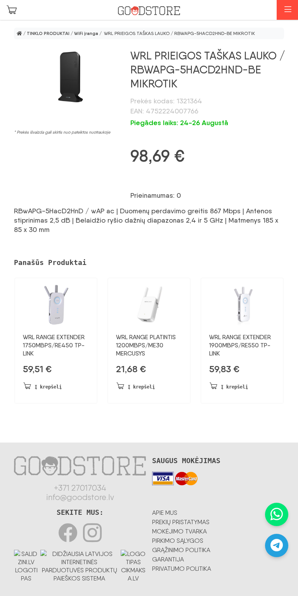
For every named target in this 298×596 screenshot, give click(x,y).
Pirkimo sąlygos (177, 540)
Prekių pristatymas (181, 522)
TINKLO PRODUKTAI (48, 33)
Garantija (168, 559)
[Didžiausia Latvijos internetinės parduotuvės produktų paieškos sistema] (79, 564)
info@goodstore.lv (80, 497)
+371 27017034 (80, 488)
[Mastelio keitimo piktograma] (67, 77)
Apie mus (164, 512)
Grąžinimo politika (181, 550)
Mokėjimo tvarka (179, 531)
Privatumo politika (181, 568)
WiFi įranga (86, 33)
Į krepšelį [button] (48, 387)
